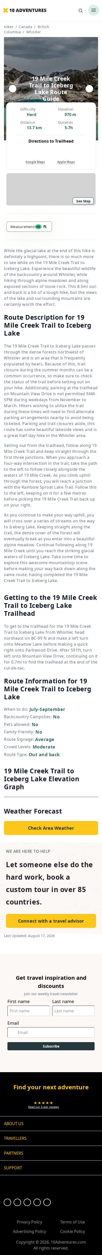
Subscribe (51, 1046)
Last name (63, 1001)
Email (13, 1023)
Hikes (9, 26)
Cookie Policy (72, 1231)
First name (18, 1001)
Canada (25, 26)
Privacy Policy (29, 1222)
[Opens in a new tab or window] (7, 1202)
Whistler (33, 32)
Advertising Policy (29, 1231)
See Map (83, 201)
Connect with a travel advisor (51, 921)
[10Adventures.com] (24, 10)
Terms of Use (72, 1222)
